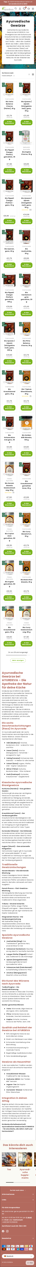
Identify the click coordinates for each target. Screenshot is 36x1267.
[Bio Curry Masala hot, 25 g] (26, 519)
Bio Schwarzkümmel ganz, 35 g (9, 438)
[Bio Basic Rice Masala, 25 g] (26, 567)
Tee (9, 1169)
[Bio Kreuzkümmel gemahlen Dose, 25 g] (26, 468)
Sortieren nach (7, 73)
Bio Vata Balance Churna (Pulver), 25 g (9, 105)
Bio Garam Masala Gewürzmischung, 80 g (9, 486)
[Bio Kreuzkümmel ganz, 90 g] (9, 612)
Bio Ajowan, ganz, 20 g (9, 250)
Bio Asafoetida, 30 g (26, 251)
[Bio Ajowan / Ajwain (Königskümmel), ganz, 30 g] (26, 89)
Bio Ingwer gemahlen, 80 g (9, 584)
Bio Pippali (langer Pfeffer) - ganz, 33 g (9, 201)
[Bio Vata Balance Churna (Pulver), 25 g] (9, 89)
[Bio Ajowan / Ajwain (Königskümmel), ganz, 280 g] (9, 328)
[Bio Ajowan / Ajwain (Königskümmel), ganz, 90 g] (26, 185)
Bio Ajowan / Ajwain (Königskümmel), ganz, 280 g (9, 345)
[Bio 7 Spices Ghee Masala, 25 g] (26, 376)
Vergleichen (9, 94)
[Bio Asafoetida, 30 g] (26, 236)
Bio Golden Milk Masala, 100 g (26, 437)
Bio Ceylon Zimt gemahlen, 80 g (9, 537)
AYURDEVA (10, 1262)
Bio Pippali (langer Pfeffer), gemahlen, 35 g (9, 154)
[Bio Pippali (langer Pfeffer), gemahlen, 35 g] (9, 137)
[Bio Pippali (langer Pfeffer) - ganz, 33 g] (9, 185)
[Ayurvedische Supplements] (25, 1159)
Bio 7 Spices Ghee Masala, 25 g (26, 391)
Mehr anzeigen (18, 660)
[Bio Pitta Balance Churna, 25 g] (26, 328)
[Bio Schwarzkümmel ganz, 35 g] (9, 422)
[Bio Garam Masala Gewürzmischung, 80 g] (9, 468)
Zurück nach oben (17, 1190)
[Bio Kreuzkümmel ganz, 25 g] (9, 376)
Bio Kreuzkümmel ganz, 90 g (9, 629)
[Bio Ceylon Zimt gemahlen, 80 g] (9, 519)
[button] (29, 8)
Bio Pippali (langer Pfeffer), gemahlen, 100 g (9, 297)
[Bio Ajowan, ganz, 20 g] (9, 236)
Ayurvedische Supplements (25, 1173)
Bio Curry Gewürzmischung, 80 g (26, 629)
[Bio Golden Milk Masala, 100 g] (26, 422)
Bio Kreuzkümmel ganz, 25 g (9, 391)
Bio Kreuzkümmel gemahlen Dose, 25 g (26, 484)
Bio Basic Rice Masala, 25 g (26, 581)
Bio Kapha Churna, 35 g (26, 153)
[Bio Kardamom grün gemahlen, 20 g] (26, 280)
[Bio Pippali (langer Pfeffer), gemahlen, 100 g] (9, 280)
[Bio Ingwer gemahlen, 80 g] (9, 567)
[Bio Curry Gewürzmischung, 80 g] (26, 612)
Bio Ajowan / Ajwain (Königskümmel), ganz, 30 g (26, 106)
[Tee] (9, 1159)
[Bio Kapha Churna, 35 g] (26, 137)
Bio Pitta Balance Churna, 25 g (26, 343)
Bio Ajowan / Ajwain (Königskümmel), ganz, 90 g (26, 203)
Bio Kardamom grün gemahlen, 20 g (26, 297)
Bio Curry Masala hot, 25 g (26, 533)
